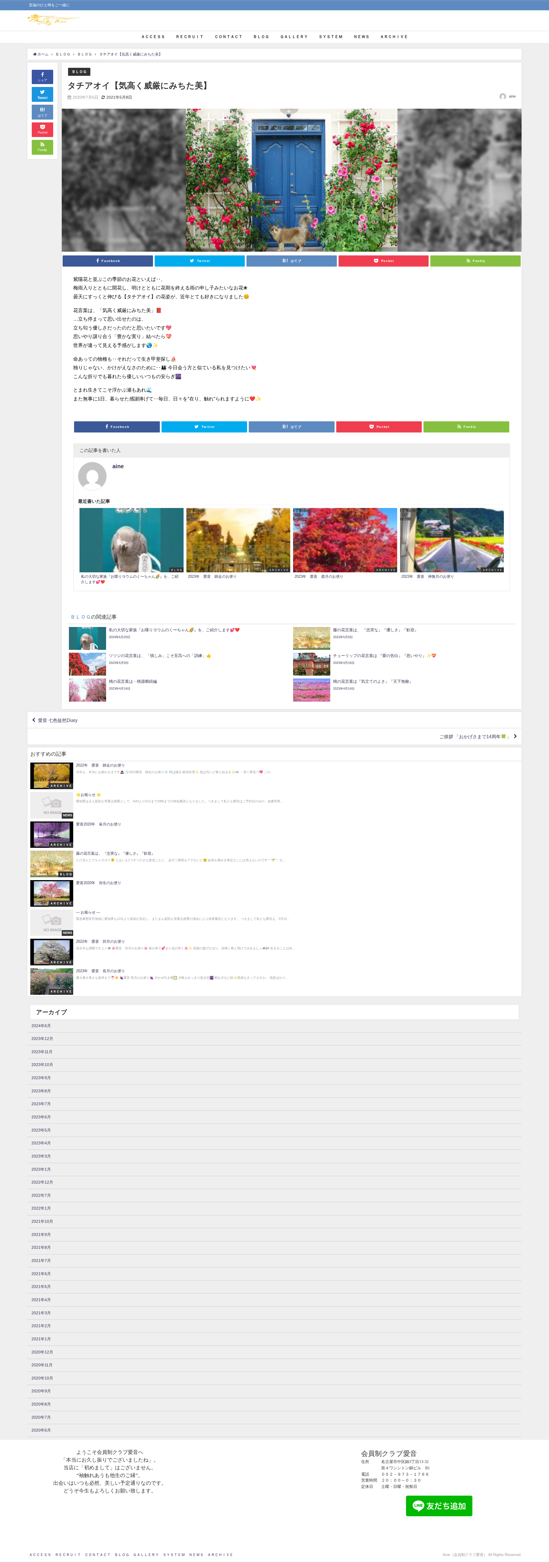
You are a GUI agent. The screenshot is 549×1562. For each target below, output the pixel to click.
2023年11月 (42, 1052)
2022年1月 (41, 1208)
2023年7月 (41, 1104)
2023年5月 (41, 1130)
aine (512, 96)
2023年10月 (42, 1065)
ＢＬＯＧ (261, 37)
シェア (42, 80)
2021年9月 (41, 1234)
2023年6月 (41, 1117)
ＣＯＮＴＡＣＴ (228, 37)
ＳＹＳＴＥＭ (331, 37)
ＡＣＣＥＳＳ (153, 37)
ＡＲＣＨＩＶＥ (394, 37)
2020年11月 (42, 1365)
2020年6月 (41, 1430)
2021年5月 (41, 1287)
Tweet (42, 98)
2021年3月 (41, 1313)
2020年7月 (41, 1417)
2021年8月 (41, 1247)
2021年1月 (41, 1339)
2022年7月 (41, 1195)
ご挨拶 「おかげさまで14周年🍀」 (475, 736)
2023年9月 (41, 1078)
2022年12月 (42, 1182)
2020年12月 (42, 1352)
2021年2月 (41, 1326)
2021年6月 (41, 1274)
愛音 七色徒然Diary (57, 720)
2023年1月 (41, 1169)
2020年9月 (41, 1391)
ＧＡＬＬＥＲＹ (294, 37)
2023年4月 (41, 1143)
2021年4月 (41, 1300)
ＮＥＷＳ (361, 37)
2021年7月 (41, 1261)
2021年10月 (42, 1221)
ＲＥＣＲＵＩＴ (190, 37)
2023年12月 (42, 1039)
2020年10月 (42, 1378)
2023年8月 (41, 1091)
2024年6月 (41, 1026)
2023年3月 (41, 1156)
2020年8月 (41, 1404)
